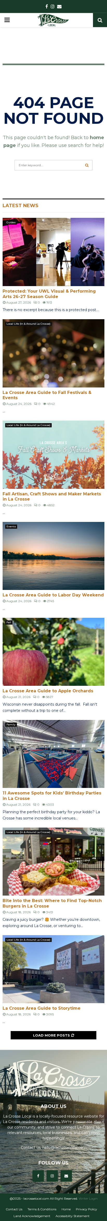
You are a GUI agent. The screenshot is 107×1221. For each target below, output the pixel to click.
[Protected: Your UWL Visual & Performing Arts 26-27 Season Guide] (53, 252)
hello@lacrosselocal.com (64, 1147)
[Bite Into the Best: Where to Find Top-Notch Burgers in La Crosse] (53, 862)
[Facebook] (38, 1176)
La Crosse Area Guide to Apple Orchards (48, 690)
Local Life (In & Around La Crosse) (28, 323)
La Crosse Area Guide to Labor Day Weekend (53, 595)
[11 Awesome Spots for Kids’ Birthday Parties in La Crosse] (53, 754)
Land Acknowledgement (32, 1216)
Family (11, 724)
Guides (11, 222)
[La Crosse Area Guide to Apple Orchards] (53, 652)
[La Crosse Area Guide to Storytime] (53, 969)
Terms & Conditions (42, 1209)
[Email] (66, 1176)
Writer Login (88, 1198)
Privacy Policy (86, 1209)
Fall (8, 622)
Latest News (20, 205)
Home (66, 1209)
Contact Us (14, 1209)
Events (11, 526)
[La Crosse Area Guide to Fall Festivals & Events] (53, 353)
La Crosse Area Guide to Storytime (42, 1008)
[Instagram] (52, 1176)
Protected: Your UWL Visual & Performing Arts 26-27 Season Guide (49, 294)
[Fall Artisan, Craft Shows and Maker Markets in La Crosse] (53, 455)
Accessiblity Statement (73, 1216)
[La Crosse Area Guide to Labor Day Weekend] (53, 556)
